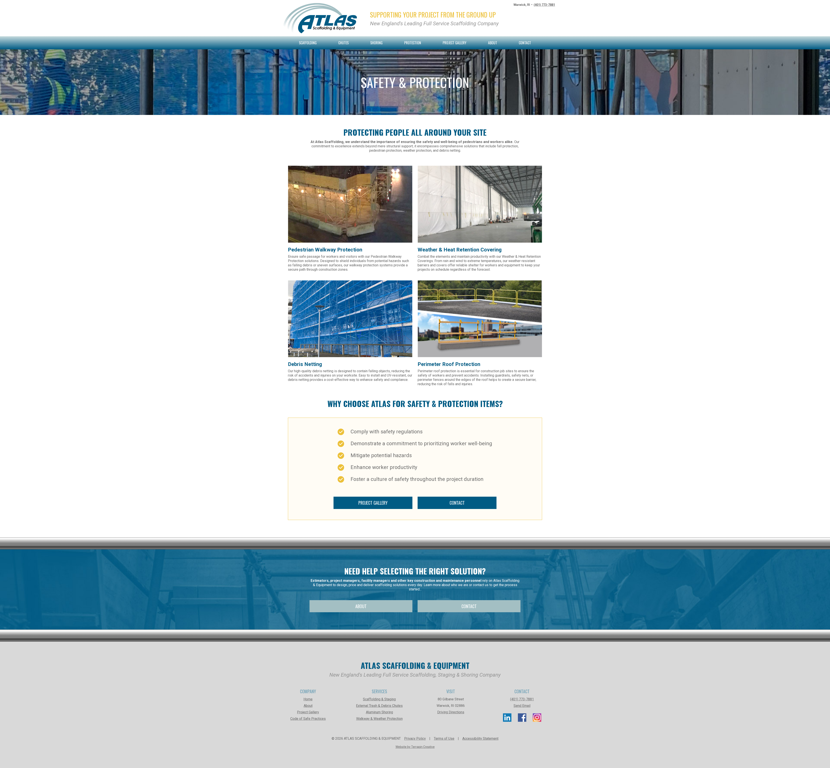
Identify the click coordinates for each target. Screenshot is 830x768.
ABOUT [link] (361, 606)
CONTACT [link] (457, 502)
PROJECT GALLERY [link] (373, 502)
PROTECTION (412, 42)
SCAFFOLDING (308, 42)
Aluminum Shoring (379, 712)
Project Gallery (308, 712)
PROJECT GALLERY (454, 42)
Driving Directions (450, 712)
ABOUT (492, 42)
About (308, 706)
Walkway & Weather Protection (379, 719)
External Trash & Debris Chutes (379, 706)
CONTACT (525, 42)
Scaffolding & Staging (379, 699)
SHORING (376, 42)
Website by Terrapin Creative (415, 747)
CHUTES (343, 42)
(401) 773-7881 (544, 4)
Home (308, 699)
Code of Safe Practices (308, 719)
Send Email (522, 706)
